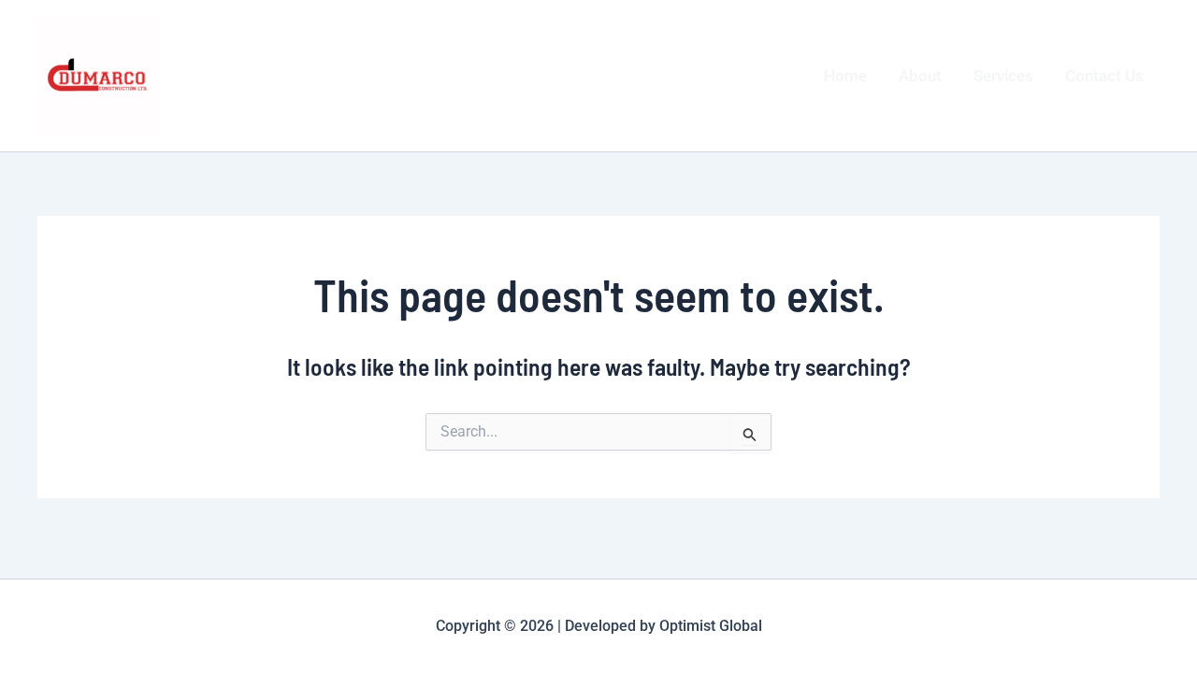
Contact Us (1104, 75)
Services (1003, 75)
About (920, 75)
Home (845, 75)
